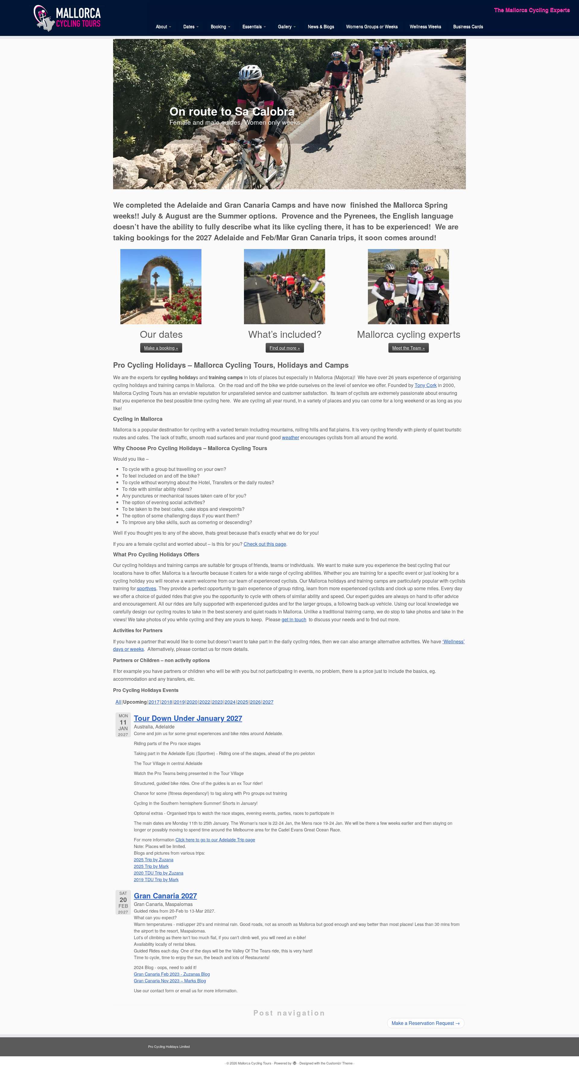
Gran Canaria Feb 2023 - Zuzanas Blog (172, 974)
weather (290, 437)
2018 (166, 701)
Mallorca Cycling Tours (254, 1063)
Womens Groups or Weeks (372, 26)
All (118, 701)
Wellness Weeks (425, 26)
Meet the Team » (408, 348)
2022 (204, 701)
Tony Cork (426, 385)
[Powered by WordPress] (295, 1062)
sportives (146, 588)
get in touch (294, 619)
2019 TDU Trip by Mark (156, 879)
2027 (268, 701)
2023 (217, 701)
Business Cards (468, 26)
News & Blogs (321, 26)
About (162, 26)
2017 (154, 701)
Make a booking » (161, 348)
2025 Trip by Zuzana (153, 859)
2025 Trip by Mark (151, 866)
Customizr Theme (339, 1063)
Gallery (285, 26)
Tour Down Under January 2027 (188, 718)
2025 (242, 701)
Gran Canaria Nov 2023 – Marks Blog (170, 980)
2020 (192, 701)
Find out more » (285, 348)
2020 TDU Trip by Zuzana (158, 872)
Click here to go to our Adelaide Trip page (215, 839)
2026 (255, 701)
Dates (189, 26)
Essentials (252, 26)
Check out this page (265, 543)
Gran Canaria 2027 (165, 895)
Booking (219, 26)
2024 (230, 701)
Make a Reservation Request (426, 1022)
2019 (179, 701)
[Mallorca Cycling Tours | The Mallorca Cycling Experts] (67, 17)
